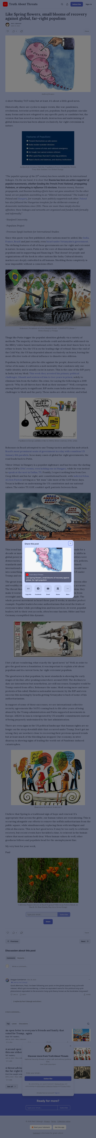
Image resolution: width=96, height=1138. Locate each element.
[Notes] (58, 588)
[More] (67, 588)
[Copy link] (28, 588)
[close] (70, 543)
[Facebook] (38, 588)
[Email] (48, 588)
